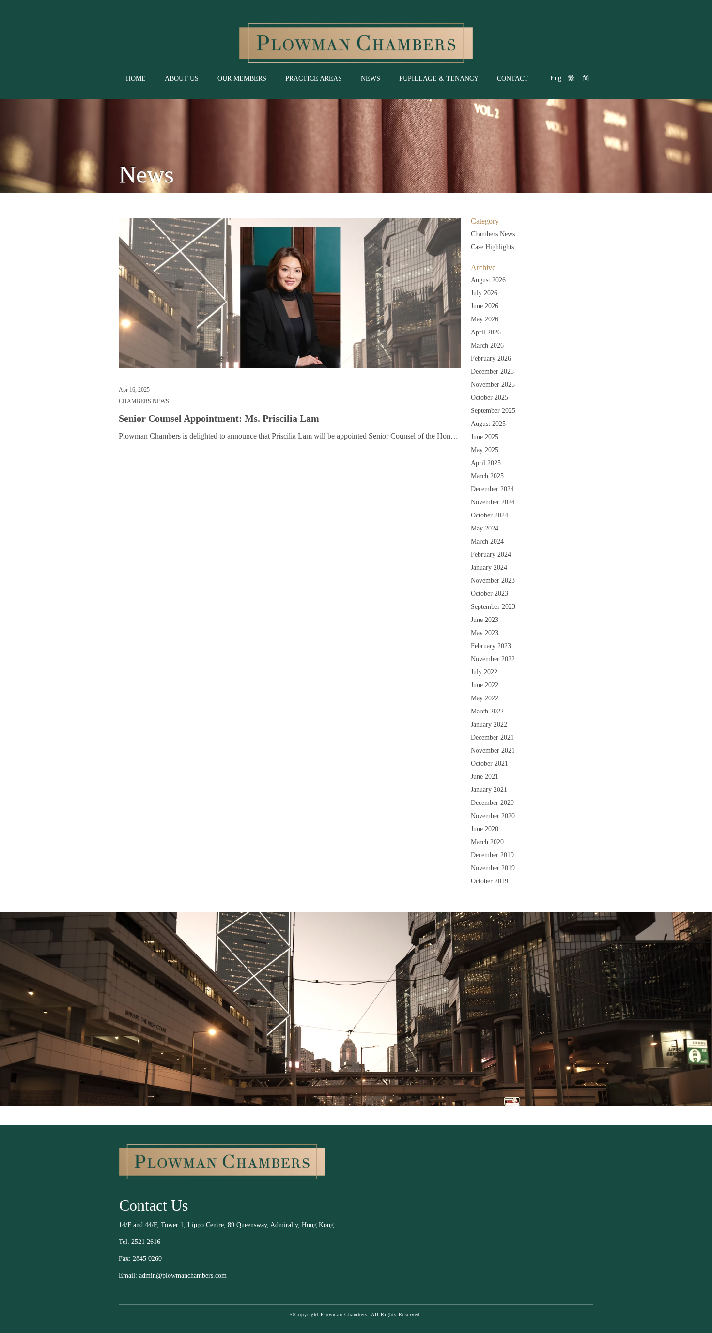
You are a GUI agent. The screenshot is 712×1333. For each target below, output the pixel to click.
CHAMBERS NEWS (144, 401)
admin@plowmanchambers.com (183, 1275)
